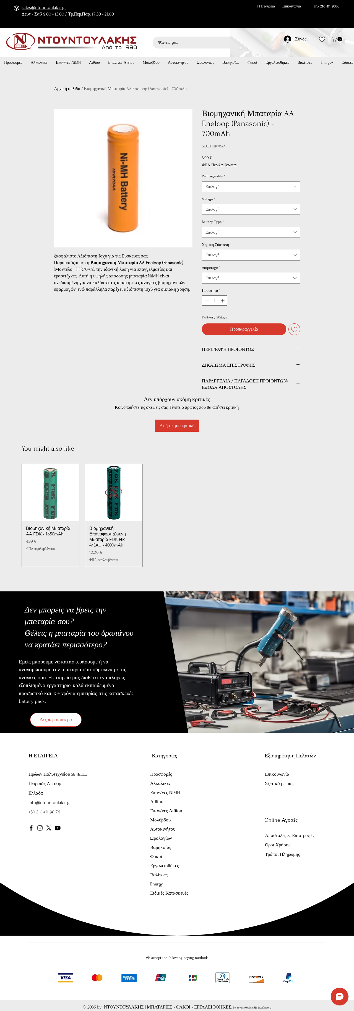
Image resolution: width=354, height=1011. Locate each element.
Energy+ (157, 884)
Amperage (211, 267)
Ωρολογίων (161, 838)
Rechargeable (213, 176)
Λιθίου (156, 801)
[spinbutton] (215, 300)
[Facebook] (31, 827)
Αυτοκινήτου (162, 829)
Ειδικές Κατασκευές (169, 893)
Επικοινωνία (277, 774)
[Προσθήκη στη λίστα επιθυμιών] (294, 329)
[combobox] (251, 186)
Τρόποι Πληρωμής (283, 854)
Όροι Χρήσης (277, 844)
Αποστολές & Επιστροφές (289, 835)
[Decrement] (206, 300)
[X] (48, 827)
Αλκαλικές (160, 783)
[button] (337, 39)
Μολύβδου (160, 820)
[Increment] (223, 300)
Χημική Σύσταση (216, 245)
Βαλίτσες (159, 874)
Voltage (208, 199)
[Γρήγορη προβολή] (50, 492)
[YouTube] (57, 827)
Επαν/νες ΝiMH (165, 792)
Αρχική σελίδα (67, 88)
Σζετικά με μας (279, 783)
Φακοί (156, 856)
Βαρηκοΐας (160, 847)
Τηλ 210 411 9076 (326, 6)
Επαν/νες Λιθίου (166, 810)
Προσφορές (161, 774)
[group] (177, 515)
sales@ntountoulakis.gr (44, 7)
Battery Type (213, 222)
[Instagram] (40, 827)
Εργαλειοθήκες (164, 865)
